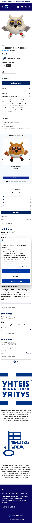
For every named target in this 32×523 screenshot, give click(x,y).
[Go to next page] (20, 362)
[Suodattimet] (2, 223)
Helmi (8, 65)
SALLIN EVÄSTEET (16, 271)
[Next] (29, 159)
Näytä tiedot (24, 266)
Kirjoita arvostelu (16, 213)
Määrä (3, 72)
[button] (2, 7)
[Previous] (2, 159)
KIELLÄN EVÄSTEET (16, 281)
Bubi (4, 65)
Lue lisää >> (27, 1)
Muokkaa (15, 276)
